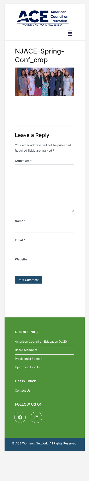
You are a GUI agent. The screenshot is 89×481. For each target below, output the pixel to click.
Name (20, 221)
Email (20, 240)
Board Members (26, 350)
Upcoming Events (27, 367)
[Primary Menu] (70, 33)
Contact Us (23, 390)
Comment (23, 160)
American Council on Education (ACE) (41, 341)
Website (21, 259)
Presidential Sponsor (29, 358)
